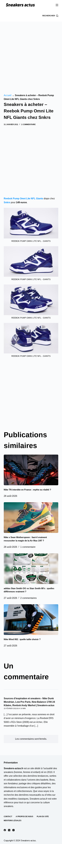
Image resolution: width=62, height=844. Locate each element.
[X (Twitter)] (9, 830)
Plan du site (43, 817)
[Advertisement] (31, 54)
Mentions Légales (12, 821)
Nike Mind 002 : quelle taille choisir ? (22, 639)
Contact (8, 817)
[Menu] (57, 5)
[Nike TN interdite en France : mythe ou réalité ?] (31, 470)
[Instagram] (13, 830)
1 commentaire (28, 124)
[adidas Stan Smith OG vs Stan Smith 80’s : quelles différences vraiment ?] (31, 568)
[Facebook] (5, 830)
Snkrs (7, 202)
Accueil (7, 95)
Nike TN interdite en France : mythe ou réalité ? (27, 489)
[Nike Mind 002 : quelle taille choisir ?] (31, 619)
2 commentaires (28, 598)
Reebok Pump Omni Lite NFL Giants (23, 198)
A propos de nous (24, 817)
